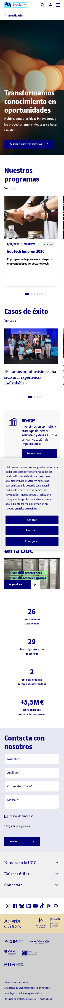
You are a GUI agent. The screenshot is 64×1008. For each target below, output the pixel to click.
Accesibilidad (46, 998)
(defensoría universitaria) (28, 987)
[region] (32, 504)
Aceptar (32, 519)
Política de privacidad (21, 816)
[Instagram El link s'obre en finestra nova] (8, 905)
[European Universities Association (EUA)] (14, 964)
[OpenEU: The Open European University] (55, 923)
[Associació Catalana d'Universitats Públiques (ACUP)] (14, 941)
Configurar (32, 541)
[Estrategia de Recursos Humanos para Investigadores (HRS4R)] (41, 923)
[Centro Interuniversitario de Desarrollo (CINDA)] (29, 953)
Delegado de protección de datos (20, 998)
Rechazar (32, 530)
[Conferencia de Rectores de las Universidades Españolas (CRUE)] (10, 953)
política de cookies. (26, 508)
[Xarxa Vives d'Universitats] (39, 941)
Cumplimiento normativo (16, 982)
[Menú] (57, 5)
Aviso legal (9, 993)
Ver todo (10, 188)
